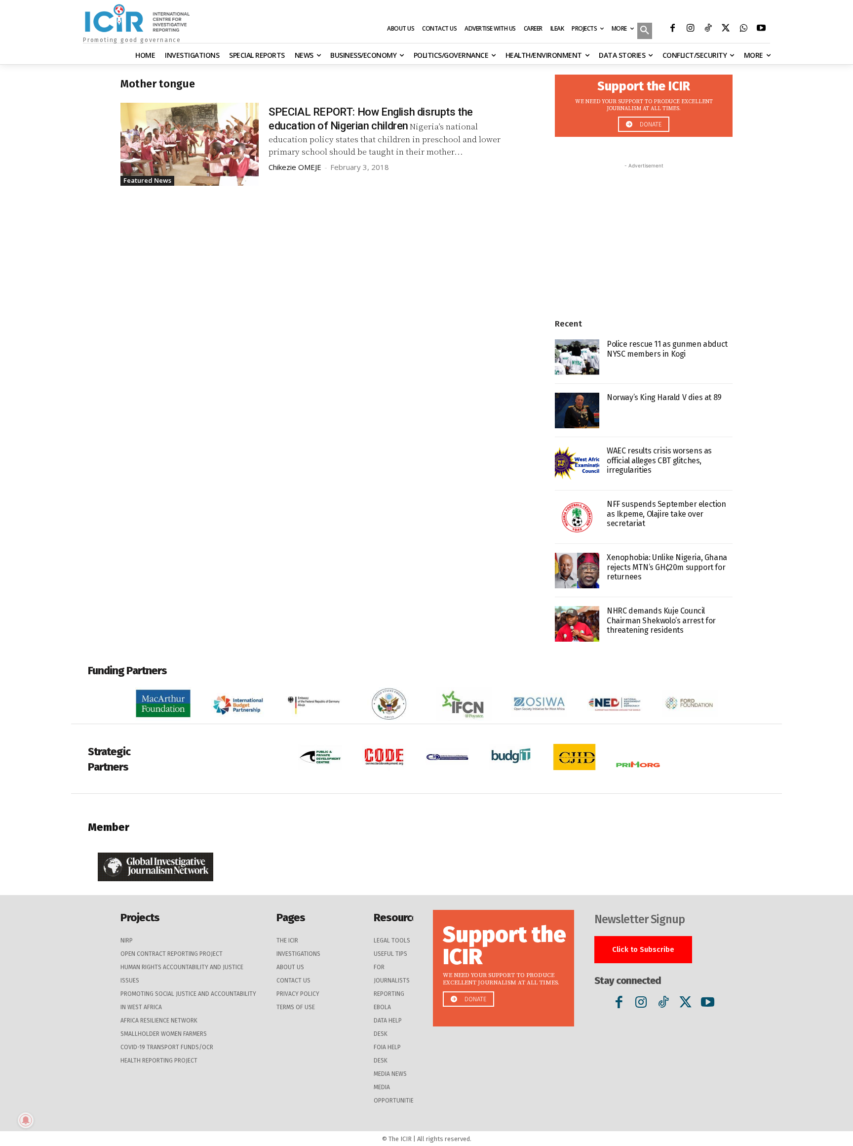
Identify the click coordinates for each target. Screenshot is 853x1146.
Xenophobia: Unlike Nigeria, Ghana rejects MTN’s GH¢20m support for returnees (667, 567)
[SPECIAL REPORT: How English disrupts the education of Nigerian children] (189, 144)
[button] (644, 31)
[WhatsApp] (743, 29)
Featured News (147, 180)
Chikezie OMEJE (295, 167)
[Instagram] (690, 29)
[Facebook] (672, 29)
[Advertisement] (644, 232)
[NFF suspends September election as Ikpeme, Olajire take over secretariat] (577, 517)
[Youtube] (761, 29)
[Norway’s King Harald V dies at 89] (577, 410)
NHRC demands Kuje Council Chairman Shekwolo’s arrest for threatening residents (661, 620)
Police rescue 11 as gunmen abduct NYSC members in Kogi (667, 348)
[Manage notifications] (26, 1120)
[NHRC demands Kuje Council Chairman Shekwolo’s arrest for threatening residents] (577, 624)
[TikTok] (708, 29)
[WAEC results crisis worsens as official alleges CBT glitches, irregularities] (577, 464)
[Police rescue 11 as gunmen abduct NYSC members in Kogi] (577, 357)
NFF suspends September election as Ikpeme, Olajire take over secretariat (666, 513)
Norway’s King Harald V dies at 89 (664, 397)
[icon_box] (644, 103)
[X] (726, 29)
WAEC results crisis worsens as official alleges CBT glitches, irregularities (659, 460)
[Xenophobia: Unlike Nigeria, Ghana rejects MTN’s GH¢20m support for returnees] (577, 570)
